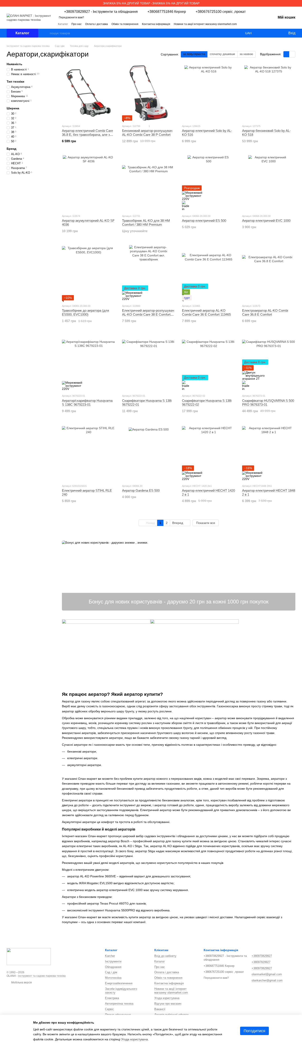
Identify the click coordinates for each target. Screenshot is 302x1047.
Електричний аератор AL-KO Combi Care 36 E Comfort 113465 (206, 312)
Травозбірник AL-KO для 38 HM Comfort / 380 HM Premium (146, 222)
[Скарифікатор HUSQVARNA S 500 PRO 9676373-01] (269, 362)
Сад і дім (111, 972)
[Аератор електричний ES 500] (208, 183)
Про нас (76, 24)
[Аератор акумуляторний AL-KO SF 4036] (88, 183)
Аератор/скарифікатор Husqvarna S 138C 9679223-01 (87, 402)
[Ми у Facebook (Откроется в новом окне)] (254, 24)
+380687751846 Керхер (166, 11)
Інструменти (113, 961)
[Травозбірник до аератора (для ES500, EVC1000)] (88, 272)
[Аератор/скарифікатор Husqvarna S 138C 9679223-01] (88, 362)
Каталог (63, 24)
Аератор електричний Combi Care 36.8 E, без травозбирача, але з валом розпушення (87, 134)
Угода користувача (166, 998)
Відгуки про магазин (167, 1003)
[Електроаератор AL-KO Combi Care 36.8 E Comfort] (269, 272)
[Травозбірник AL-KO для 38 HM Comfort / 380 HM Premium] (149, 183)
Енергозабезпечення (118, 983)
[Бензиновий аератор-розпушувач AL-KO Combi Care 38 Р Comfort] (149, 93)
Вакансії (159, 1009)
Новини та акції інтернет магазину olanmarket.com (205, 24)
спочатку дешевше (222, 54)
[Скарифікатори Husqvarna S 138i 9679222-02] (208, 362)
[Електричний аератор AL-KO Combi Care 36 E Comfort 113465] (208, 272)
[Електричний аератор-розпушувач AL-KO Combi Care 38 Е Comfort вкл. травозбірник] (149, 272)
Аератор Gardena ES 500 (141, 490)
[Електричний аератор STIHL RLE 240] (88, 452)
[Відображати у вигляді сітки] (286, 54)
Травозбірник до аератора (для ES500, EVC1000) (85, 312)
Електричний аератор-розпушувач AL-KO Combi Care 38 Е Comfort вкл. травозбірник (148, 314)
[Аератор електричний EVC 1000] (269, 183)
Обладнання (113, 967)
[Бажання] (275, 33)
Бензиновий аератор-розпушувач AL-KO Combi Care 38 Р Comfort (147, 133)
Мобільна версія (21, 982)
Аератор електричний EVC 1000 (266, 220)
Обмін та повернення (124, 24)
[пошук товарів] (46, 33)
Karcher (110, 956)
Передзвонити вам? (71, 17)
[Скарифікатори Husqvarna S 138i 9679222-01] (149, 362)
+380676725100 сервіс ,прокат (221, 11)
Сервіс (109, 1009)
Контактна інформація (156, 24)
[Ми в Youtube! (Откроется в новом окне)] (260, 24)
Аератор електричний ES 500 (204, 220)
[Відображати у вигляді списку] (292, 54)
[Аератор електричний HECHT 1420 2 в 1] (208, 452)
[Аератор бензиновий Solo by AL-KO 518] (269, 93)
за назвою (246, 54)
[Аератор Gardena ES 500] (149, 452)
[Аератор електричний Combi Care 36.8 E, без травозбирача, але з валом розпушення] (88, 93)
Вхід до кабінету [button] (165, 956)
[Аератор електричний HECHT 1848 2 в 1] (269, 452)
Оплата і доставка (96, 24)
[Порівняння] (266, 33)
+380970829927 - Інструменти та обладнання (101, 11)
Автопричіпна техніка (119, 1003)
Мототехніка (113, 977)
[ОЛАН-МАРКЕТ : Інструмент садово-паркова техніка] (29, 956)
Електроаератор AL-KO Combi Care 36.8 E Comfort (265, 312)
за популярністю (194, 54)
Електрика (112, 998)
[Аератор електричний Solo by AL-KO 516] (208, 93)
